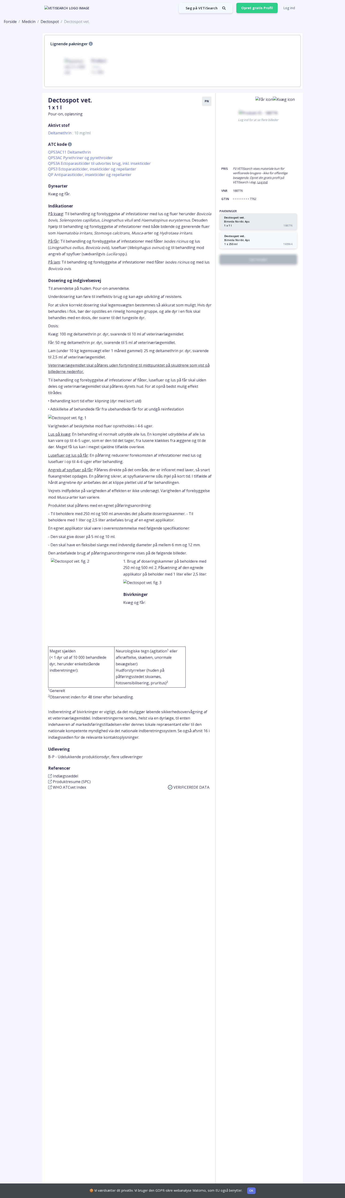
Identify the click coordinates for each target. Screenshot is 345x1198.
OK (251, 1191)
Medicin (28, 21)
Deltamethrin (69, 133)
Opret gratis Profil (257, 8)
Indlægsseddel (65, 776)
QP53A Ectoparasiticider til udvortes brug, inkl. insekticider (99, 163)
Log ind (289, 8)
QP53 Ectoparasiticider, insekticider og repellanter (92, 169)
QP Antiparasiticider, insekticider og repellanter (89, 174)
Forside (10, 21)
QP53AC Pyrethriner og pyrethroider (80, 157)
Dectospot (50, 21)
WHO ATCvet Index (69, 787)
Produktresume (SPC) (71, 781)
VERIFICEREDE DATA (191, 787)
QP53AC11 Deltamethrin (69, 152)
